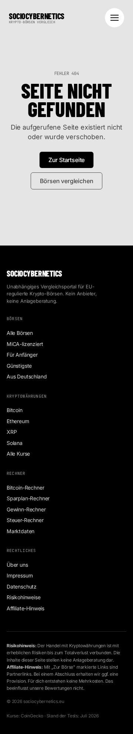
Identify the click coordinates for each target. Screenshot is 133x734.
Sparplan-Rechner (28, 498)
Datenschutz (22, 586)
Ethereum (18, 421)
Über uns (17, 565)
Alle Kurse (18, 453)
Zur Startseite (66, 160)
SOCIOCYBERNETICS (36, 18)
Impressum (20, 575)
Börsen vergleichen (66, 181)
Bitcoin (15, 410)
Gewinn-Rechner (26, 509)
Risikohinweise (24, 597)
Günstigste (19, 366)
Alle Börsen (20, 333)
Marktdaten (20, 531)
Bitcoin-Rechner (25, 487)
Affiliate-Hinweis (25, 608)
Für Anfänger (22, 354)
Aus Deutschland (27, 376)
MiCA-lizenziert (25, 344)
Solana (15, 443)
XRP (12, 432)
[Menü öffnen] (114, 17)
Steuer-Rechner (25, 520)
